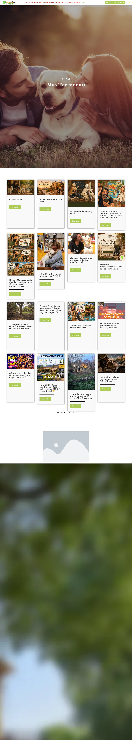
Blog (82, 2)
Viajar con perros (48, 2)
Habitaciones (36, 2)
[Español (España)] (129, 2)
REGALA (77, 2)
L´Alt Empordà (67, 2)
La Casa (28, 2)
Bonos (58, 2)
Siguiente (71, 412)
